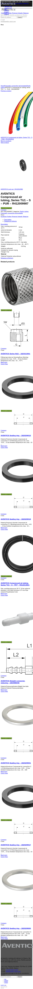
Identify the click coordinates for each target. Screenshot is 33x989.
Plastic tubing (24, 211)
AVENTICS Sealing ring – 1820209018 (16, 519)
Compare (3, 210)
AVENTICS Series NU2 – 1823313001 (15, 354)
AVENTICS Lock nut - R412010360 (12, 189)
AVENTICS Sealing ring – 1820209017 (16, 845)
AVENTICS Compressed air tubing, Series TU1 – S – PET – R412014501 (15, 584)
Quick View (4, 364)
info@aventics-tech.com (13, 971)
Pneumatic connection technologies (15, 86)
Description (7, 219)
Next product (5, 142)
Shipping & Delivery (10, 221)
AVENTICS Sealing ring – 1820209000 (16, 928)
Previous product (6, 91)
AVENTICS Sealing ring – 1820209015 (16, 435)
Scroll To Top (3, 985)
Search (20, 976)
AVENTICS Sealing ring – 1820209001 (16, 763)
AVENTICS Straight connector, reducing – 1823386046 (13, 682)
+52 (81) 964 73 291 (12, 970)
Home (2, 86)
